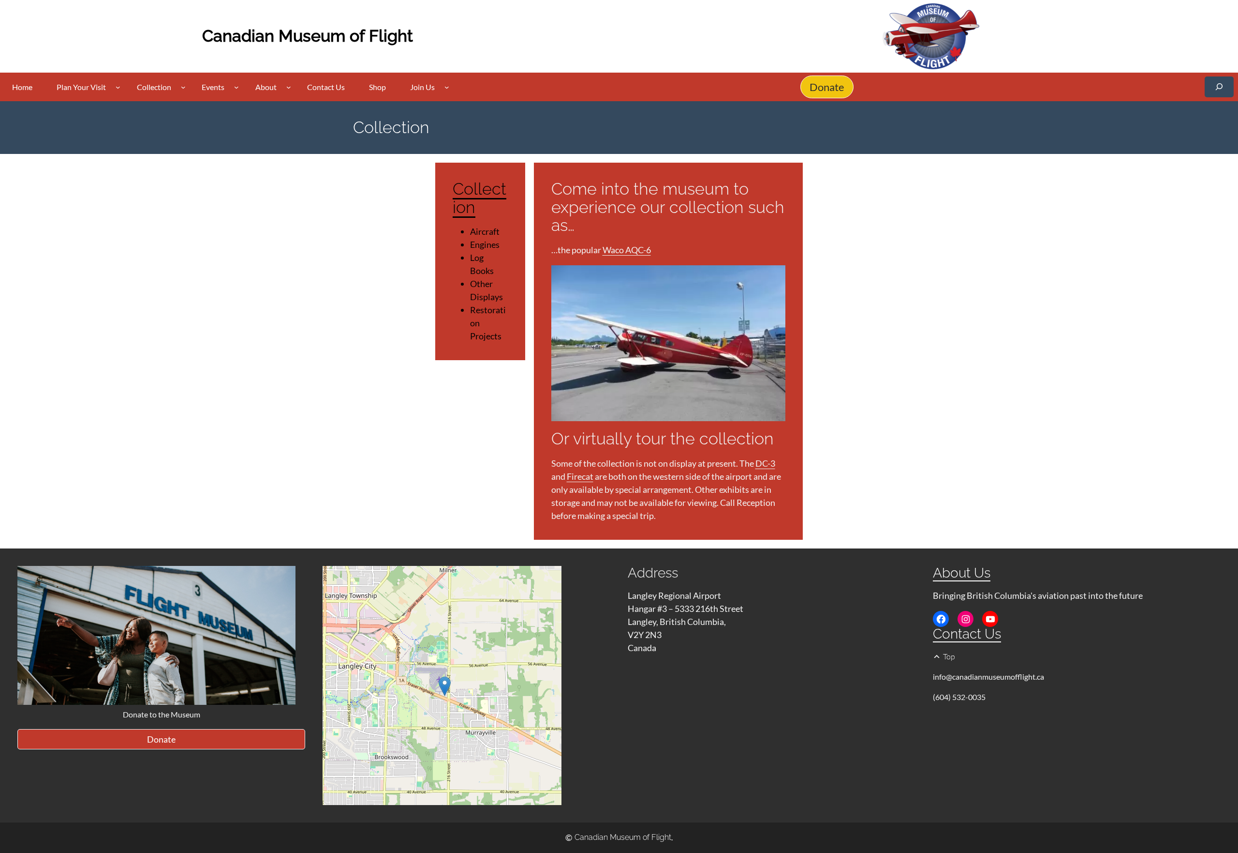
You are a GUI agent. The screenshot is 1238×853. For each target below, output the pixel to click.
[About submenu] (288, 87)
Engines (485, 244)
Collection (479, 197)
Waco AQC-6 (627, 249)
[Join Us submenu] (446, 87)
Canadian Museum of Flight (307, 36)
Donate (827, 86)
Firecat (580, 476)
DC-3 (765, 463)
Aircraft (485, 231)
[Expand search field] (1219, 86)
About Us (961, 573)
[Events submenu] (236, 87)
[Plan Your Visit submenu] (118, 87)
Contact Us (967, 634)
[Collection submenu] (183, 87)
